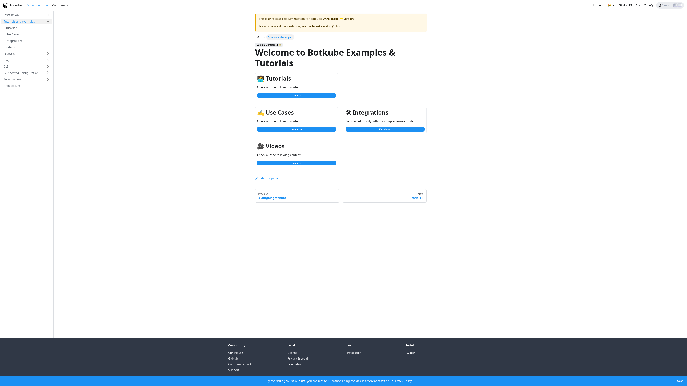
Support (233, 370)
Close (680, 381)
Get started (385, 129)
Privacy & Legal (297, 358)
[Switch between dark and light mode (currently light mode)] (651, 5)
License (292, 353)
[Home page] (258, 37)
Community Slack (240, 364)
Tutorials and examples (19, 21)
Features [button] (9, 54)
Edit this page (269, 178)
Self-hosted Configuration (21, 73)
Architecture (12, 86)
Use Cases (13, 34)
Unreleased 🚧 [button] (602, 5)
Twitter (410, 353)
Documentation (37, 5)
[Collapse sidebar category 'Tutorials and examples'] (48, 21)
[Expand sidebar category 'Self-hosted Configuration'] (48, 73)
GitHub (623, 5)
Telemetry (294, 364)
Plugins (9, 60)
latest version (322, 26)
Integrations (14, 41)
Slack (639, 5)
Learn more (296, 95)
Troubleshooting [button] (15, 79)
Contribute (235, 353)
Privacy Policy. (402, 381)
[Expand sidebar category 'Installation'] (48, 15)
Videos (10, 47)
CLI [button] (6, 66)
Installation (11, 15)
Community (60, 5)
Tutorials (12, 28)
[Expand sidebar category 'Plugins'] (48, 60)
